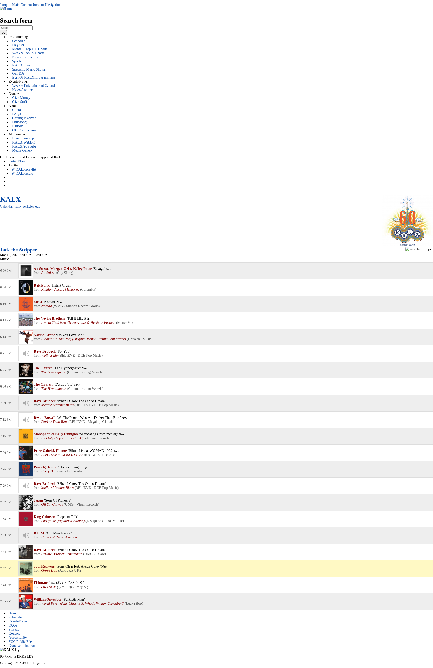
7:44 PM (5, 552)
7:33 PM (5, 518)
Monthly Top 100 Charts (29, 49)
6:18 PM (5, 337)
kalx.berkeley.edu (27, 206)
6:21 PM (5, 353)
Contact (17, 110)
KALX (10, 199)
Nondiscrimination (22, 645)
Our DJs (18, 73)
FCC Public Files (21, 641)
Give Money (21, 98)
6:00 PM (5, 270)
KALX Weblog (23, 142)
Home (13, 613)
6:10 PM (5, 304)
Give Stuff (19, 102)
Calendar (6, 206)
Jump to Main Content (16, 5)
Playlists (18, 45)
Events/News (18, 621)
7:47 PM (5, 568)
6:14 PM (5, 320)
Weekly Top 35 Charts (28, 53)
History (17, 126)
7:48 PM (5, 585)
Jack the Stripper (18, 250)
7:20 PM (5, 452)
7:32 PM (5, 502)
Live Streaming (23, 138)
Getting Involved (24, 118)
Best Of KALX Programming (33, 77)
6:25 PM (5, 370)
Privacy (14, 629)
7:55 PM (5, 601)
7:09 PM (5, 403)
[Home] (6, 9)
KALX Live (21, 65)
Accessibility (18, 637)
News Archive (22, 89)
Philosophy (20, 122)
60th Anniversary (24, 130)
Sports (16, 61)
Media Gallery (22, 150)
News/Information (25, 57)
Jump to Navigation (47, 5)
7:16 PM (5, 436)
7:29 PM (5, 485)
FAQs (16, 114)
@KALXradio (22, 173)
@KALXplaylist (24, 169)
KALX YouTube (24, 146)
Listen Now (17, 161)
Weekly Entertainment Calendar (35, 85)
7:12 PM (5, 419)
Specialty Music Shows (29, 69)
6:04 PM (5, 287)
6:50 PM (5, 386)
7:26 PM (5, 469)
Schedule (18, 41)
